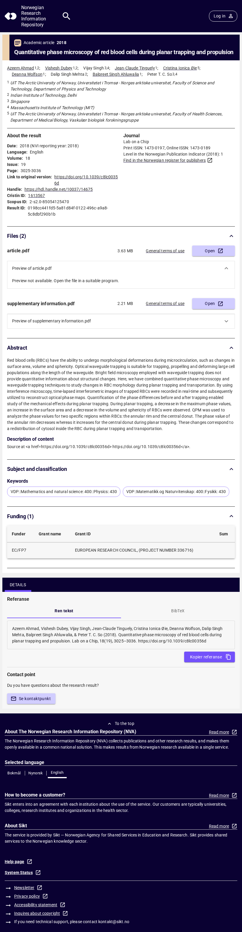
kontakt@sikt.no (113, 921)
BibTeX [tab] (177, 610)
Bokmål (14, 773)
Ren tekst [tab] (64, 610)
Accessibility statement (35, 904)
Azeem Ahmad (20, 68)
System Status (19, 872)
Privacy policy (27, 896)
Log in (219, 16)
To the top (124, 723)
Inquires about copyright (37, 913)
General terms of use (165, 250)
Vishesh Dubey (59, 68)
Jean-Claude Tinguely (135, 68)
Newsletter (24, 887)
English (57, 772)
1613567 (36, 195)
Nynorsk (35, 773)
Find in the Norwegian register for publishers (164, 160)
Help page (14, 861)
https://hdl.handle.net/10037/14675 (58, 189)
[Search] (66, 16)
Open (210, 250)
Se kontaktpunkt (35, 698)
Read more (219, 732)
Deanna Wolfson (27, 74)
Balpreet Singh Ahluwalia (116, 74)
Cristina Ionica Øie (180, 68)
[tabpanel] (121, 635)
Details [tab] (18, 584)
